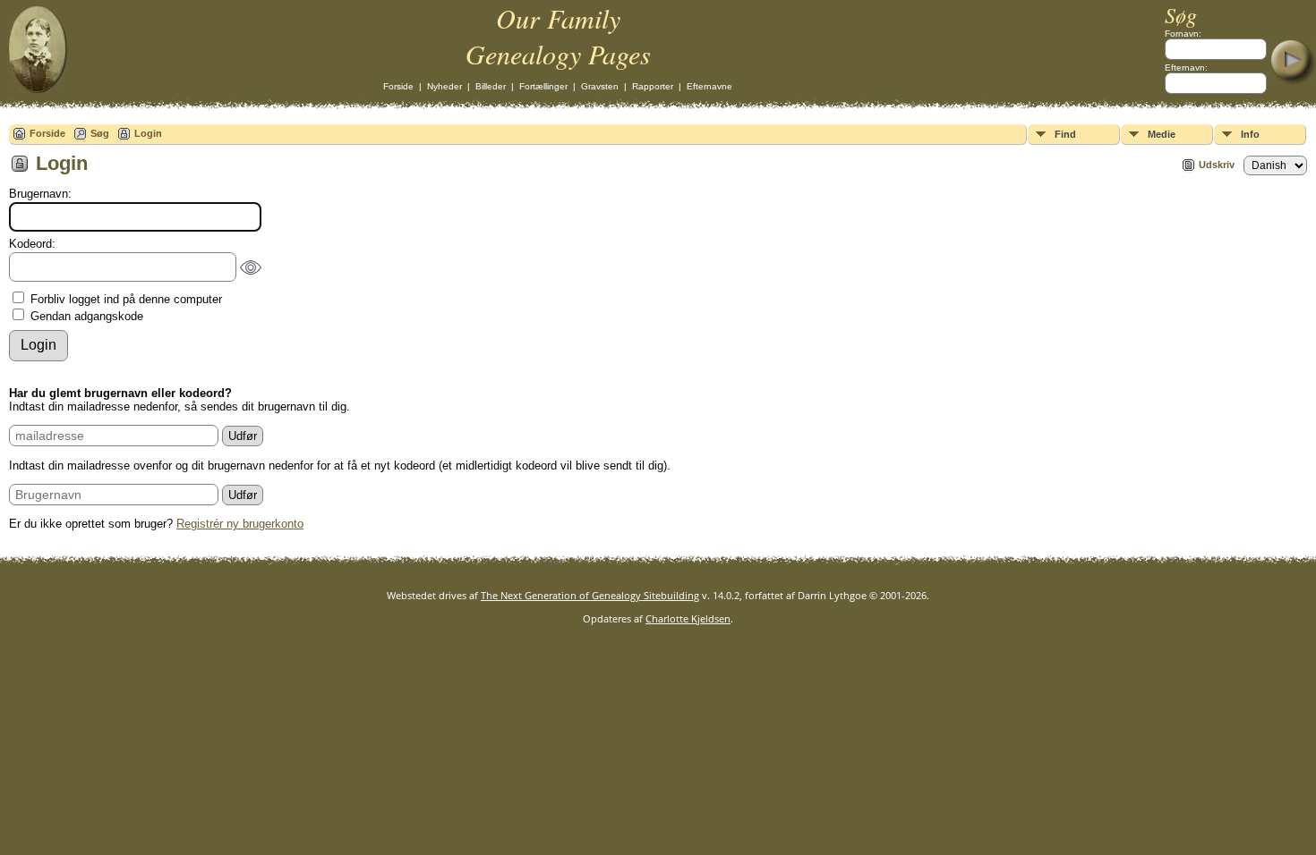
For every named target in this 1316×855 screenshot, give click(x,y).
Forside (398, 86)
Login (148, 133)
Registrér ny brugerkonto (239, 523)
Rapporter (652, 86)
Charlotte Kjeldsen (688, 618)
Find (1065, 134)
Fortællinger (543, 86)
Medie (1161, 134)
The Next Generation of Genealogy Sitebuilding (590, 595)
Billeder (490, 86)
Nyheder (444, 86)
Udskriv (1217, 164)
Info (1250, 134)
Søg (99, 133)
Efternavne (709, 86)
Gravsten (600, 86)
